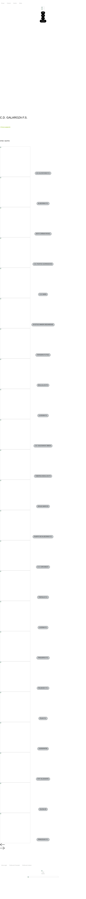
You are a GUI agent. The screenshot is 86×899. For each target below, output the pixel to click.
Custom (9, 3)
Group (2, 3)
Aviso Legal (4, 865)
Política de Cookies (26, 865)
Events (15, 3)
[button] (43, 845)
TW (43, 860)
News (20, 3)
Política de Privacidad (14, 865)
